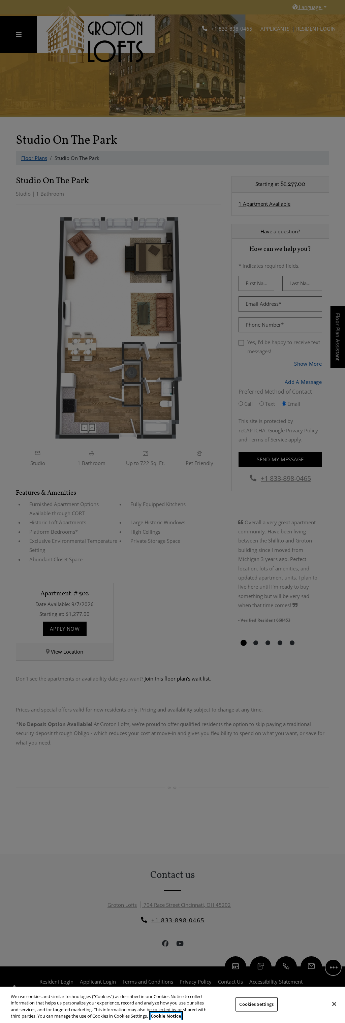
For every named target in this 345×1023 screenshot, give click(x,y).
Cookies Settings (256, 1004)
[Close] (334, 1003)
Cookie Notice (166, 1016)
